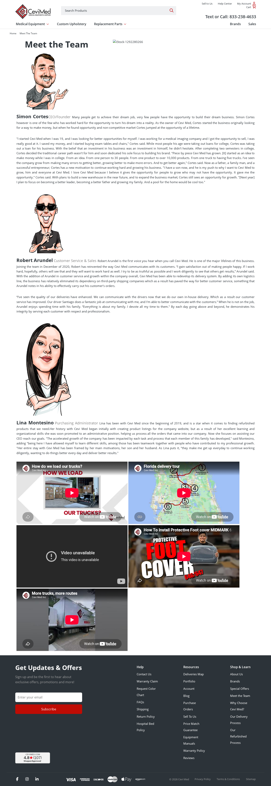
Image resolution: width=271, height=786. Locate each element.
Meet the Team (240, 696)
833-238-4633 (243, 16)
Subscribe (48, 709)
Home (13, 33)
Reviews (188, 758)
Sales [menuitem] (252, 24)
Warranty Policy (194, 751)
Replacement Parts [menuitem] (108, 24)
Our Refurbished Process (238, 736)
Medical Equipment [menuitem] (30, 24)
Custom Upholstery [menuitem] (71, 24)
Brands (235, 681)
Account (188, 689)
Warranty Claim (147, 681)
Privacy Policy (203, 779)
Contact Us (144, 674)
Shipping (143, 709)
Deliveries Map (193, 674)
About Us (236, 674)
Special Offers (239, 689)
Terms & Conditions (228, 779)
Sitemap (251, 779)
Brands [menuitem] (235, 24)
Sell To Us (189, 716)
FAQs (140, 702)
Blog (186, 696)
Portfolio (189, 681)
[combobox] (118, 10)
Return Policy (146, 716)
